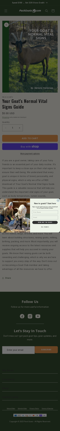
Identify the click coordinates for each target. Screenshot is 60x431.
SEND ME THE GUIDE (45, 222)
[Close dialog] (58, 200)
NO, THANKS (45, 227)
